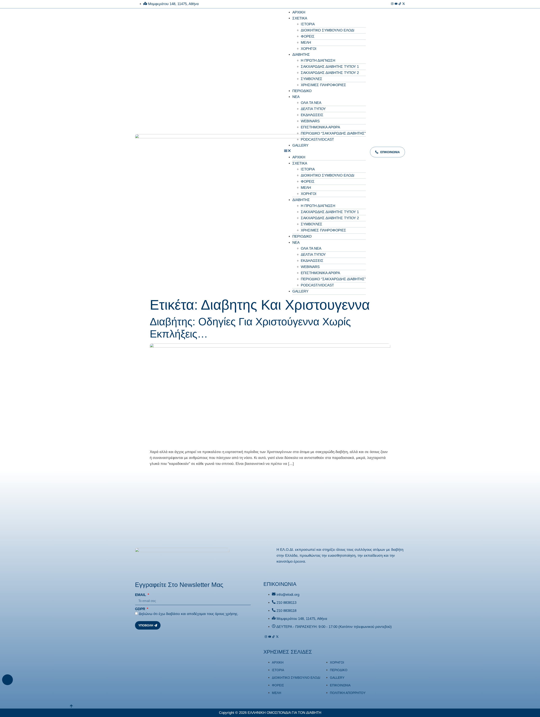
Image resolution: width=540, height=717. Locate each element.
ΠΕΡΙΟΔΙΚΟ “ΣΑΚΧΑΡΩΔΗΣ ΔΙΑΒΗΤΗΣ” (333, 133)
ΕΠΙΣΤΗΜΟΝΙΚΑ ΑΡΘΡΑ (320, 127)
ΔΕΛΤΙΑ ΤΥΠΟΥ (313, 109)
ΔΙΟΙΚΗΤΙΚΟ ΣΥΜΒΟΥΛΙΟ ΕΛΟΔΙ (327, 30)
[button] (325, 151)
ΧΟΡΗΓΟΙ (308, 49)
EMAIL (141, 595)
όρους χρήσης (226, 614)
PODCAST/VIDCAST (317, 139)
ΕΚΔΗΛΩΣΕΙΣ (312, 115)
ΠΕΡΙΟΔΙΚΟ (302, 91)
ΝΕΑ (296, 97)
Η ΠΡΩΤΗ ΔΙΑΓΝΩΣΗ (318, 61)
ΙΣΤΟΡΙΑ (308, 24)
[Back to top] (7, 679)
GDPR (140, 609)
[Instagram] (392, 4)
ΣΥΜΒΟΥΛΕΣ (311, 79)
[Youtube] (396, 4)
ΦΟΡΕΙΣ (308, 36)
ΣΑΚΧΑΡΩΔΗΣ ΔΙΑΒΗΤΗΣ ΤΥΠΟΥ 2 (330, 73)
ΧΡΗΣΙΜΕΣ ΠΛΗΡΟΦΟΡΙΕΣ (323, 85)
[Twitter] (403, 4)
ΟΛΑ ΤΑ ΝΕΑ (311, 103)
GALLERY (300, 145)
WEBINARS (310, 121)
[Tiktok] (399, 4)
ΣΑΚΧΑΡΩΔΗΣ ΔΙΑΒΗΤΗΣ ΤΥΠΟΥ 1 (330, 67)
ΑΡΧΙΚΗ (298, 12)
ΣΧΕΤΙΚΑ (299, 18)
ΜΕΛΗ (306, 43)
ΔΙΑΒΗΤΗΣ (301, 55)
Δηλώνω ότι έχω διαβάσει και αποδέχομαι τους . (188, 614)
